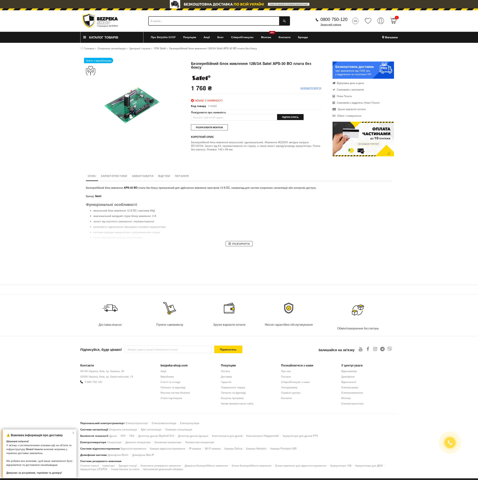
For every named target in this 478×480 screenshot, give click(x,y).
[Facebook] (368, 348)
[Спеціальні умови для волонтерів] (98, 70)
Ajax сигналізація (151, 429)
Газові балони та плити (125, 469)
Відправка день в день (350, 83)
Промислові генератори (199, 442)
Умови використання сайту (237, 403)
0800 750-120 (333, 19)
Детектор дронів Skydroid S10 (156, 436)
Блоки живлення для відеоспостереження (300, 465)
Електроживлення (352, 392)
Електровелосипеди (164, 423)
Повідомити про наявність (208, 112)
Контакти (286, 398)
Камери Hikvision (256, 448)
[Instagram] (375, 348)
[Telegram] (382, 348)
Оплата (225, 371)
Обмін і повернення (349, 115)
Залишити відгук (310, 88)
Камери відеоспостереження (167, 448)
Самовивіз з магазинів (350, 89)
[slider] (239, 4)
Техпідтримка (289, 387)
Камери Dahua (233, 448)
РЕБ (131, 436)
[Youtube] (360, 348)
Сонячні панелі (89, 465)
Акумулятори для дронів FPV (300, 436)
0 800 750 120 (93, 382)
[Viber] (389, 348)
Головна (89, 48)
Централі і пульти (139, 48)
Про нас (286, 371)
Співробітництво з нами (295, 382)
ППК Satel (160, 48)
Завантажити (142, 176)
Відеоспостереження (133, 448)
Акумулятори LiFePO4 (93, 469)
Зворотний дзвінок (330, 24)
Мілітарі (346, 398)
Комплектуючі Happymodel (262, 436)
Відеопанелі (348, 382)
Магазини (391, 37)
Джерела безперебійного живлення (206, 465)
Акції (163, 371)
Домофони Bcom (118, 455)
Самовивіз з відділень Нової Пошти (358, 102)
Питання (182, 176)
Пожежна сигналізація (178, 429)
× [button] (73, 432)
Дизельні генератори (138, 442)
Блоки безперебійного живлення (251, 465)
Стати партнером (171, 398)
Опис (92, 176)
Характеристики (114, 176)
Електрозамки (349, 387)
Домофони (348, 376)
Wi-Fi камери (213, 448)
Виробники (167, 376)
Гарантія (226, 382)
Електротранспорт (352, 403)
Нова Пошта (344, 96)
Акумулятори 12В (340, 465)
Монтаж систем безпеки (175, 392)
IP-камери (195, 448)
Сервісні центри (290, 392)
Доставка (226, 376)
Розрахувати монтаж (209, 127)
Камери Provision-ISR (283, 448)
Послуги (286, 376)
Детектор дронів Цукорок (193, 436)
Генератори (114, 442)
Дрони (113, 436)
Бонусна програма (232, 398)
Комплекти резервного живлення (161, 465)
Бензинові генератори (167, 442)
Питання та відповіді (173, 387)
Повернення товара (233, 387)
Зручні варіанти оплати (352, 109)
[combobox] (219, 21)
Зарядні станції (127, 465)
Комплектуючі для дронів (227, 436)
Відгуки (164, 176)
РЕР (123, 436)
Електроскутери (189, 423)
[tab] (92, 176)
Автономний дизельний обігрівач (163, 469)
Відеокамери (349, 371)
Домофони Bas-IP (143, 455)
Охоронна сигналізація (112, 48)
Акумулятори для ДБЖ (369, 465)
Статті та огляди (170, 382)
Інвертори (109, 465)
